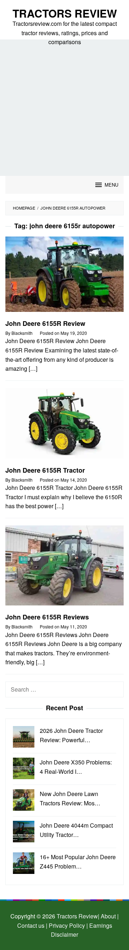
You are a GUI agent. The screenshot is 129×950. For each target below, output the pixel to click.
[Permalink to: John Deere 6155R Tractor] (64, 426)
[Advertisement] (64, 107)
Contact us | (32, 925)
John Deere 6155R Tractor (45, 470)
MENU (111, 184)
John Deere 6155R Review (45, 323)
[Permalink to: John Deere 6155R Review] (64, 277)
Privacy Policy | (67, 925)
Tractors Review (65, 13)
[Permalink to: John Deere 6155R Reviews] (64, 568)
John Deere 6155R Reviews (47, 617)
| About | (108, 916)
